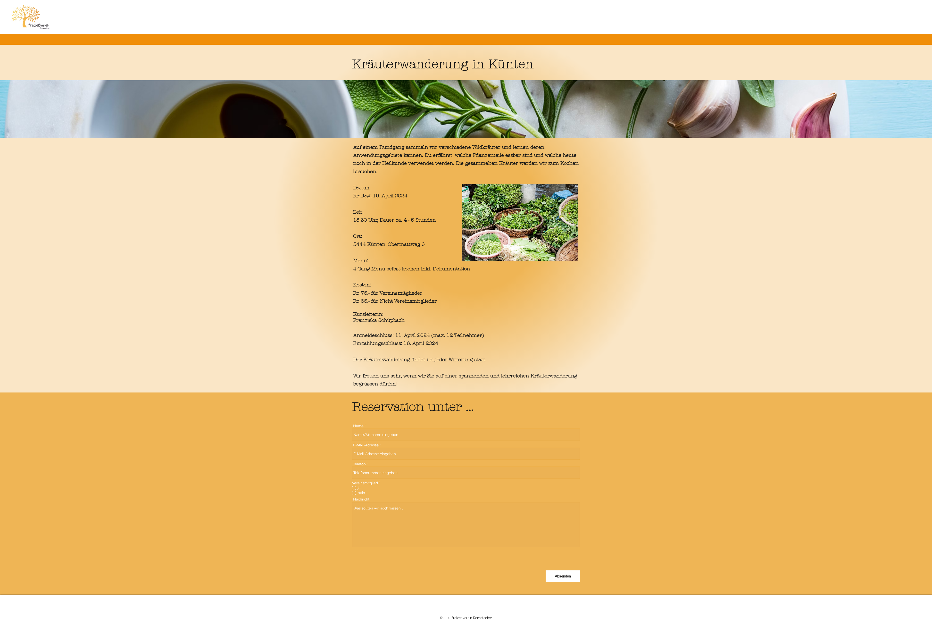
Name (358, 426)
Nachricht (361, 499)
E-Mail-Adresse (366, 445)
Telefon (359, 464)
